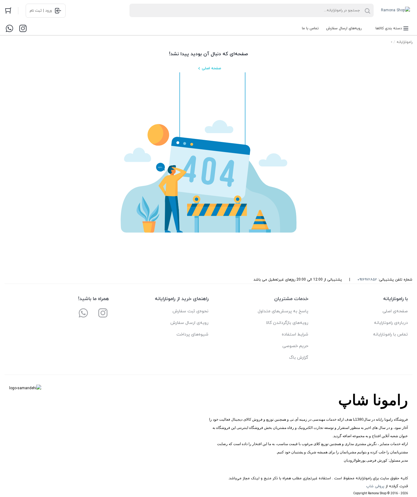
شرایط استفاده (295, 334)
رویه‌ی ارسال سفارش (189, 323)
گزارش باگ (298, 358)
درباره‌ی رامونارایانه (391, 323)
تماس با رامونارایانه (390, 334)
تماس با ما (310, 28)
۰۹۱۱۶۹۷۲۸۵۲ (367, 279)
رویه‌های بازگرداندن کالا (287, 323)
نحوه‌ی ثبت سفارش (190, 311)
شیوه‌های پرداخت (192, 334)
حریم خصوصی (295, 346)
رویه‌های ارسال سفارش (344, 28)
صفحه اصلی (211, 68)
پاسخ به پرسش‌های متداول (283, 311)
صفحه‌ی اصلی (395, 311)
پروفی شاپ (375, 486)
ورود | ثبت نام (41, 10)
